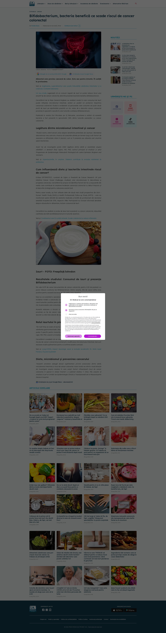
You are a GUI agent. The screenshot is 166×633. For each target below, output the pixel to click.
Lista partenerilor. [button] (95, 322)
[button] (83, 314)
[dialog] (83, 316)
